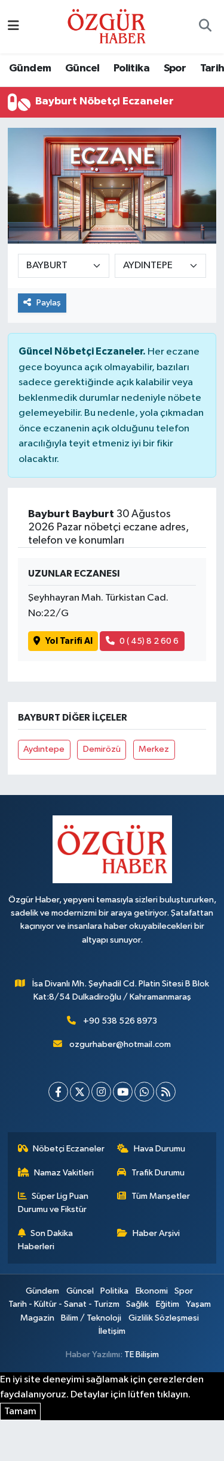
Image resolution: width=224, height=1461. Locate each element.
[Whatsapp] (144, 1092)
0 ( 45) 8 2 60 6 (149, 641)
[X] (80, 1092)
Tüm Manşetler (160, 1196)
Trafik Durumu (158, 1172)
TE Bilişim (141, 1354)
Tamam (20, 1411)
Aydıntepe (44, 749)
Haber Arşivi (156, 1233)
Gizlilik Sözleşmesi (163, 1317)
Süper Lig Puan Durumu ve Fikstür (53, 1203)
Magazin (37, 1317)
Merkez (154, 749)
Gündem (30, 68)
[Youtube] (123, 1092)
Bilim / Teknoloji (91, 1317)
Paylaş (48, 302)
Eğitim (167, 1304)
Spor (175, 68)
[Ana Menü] (13, 27)
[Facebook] (58, 1092)
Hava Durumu (159, 1148)
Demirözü (102, 749)
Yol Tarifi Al (69, 641)
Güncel (82, 68)
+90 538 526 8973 (120, 1020)
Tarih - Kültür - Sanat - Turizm (63, 1304)
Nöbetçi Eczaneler (69, 1148)
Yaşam (198, 1304)
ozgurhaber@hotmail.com (120, 1044)
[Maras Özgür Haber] (106, 26)
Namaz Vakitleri (64, 1172)
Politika (131, 68)
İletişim (112, 1331)
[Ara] (205, 27)
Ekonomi (152, 1290)
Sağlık (137, 1304)
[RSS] (166, 1092)
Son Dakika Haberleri (45, 1240)
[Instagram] (101, 1092)
